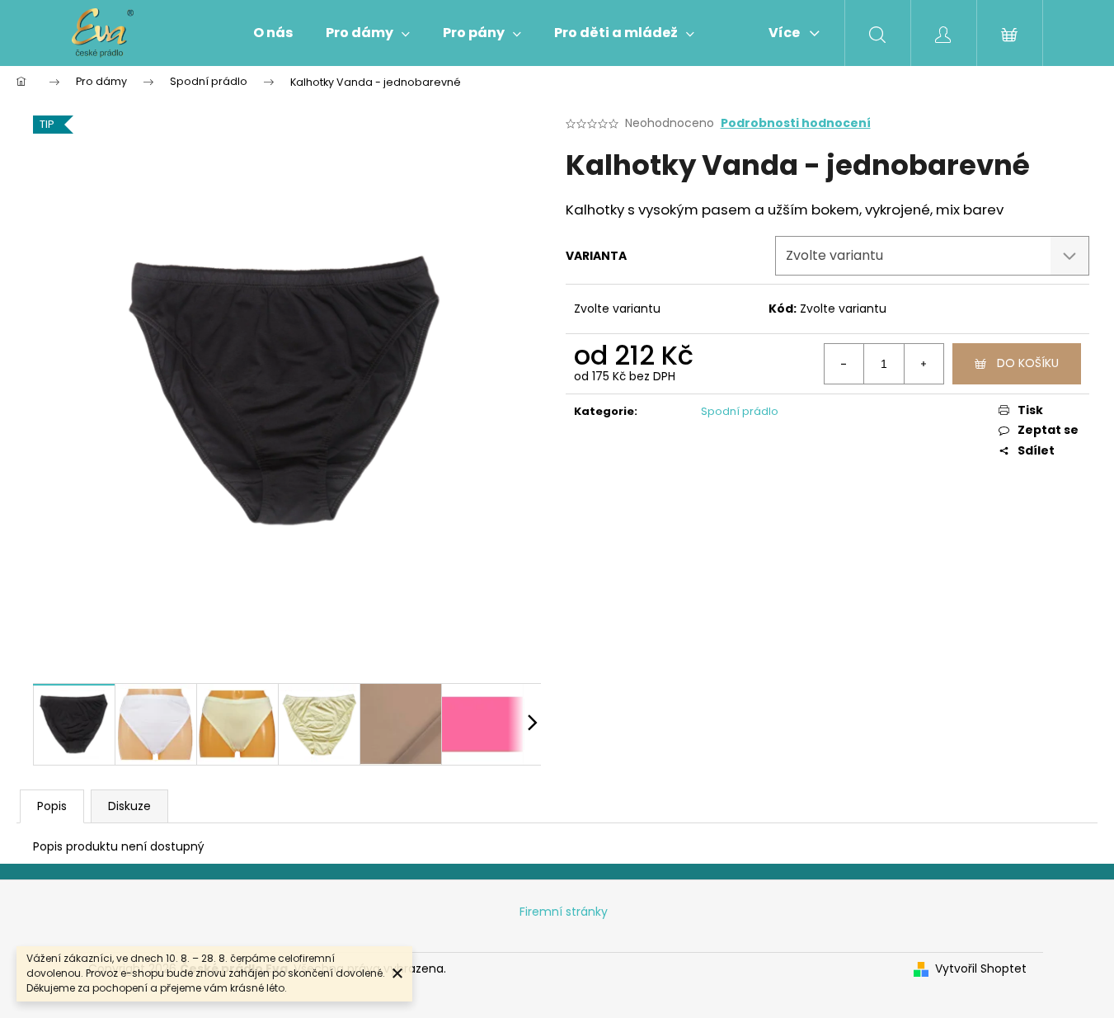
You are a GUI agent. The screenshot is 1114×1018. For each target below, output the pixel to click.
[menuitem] (273, 33)
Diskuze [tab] (129, 806)
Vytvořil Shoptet (981, 969)
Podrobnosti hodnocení (796, 123)
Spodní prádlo (739, 411)
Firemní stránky (563, 911)
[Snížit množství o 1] (844, 364)
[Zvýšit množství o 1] (923, 364)
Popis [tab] (52, 806)
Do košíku (1028, 363)
